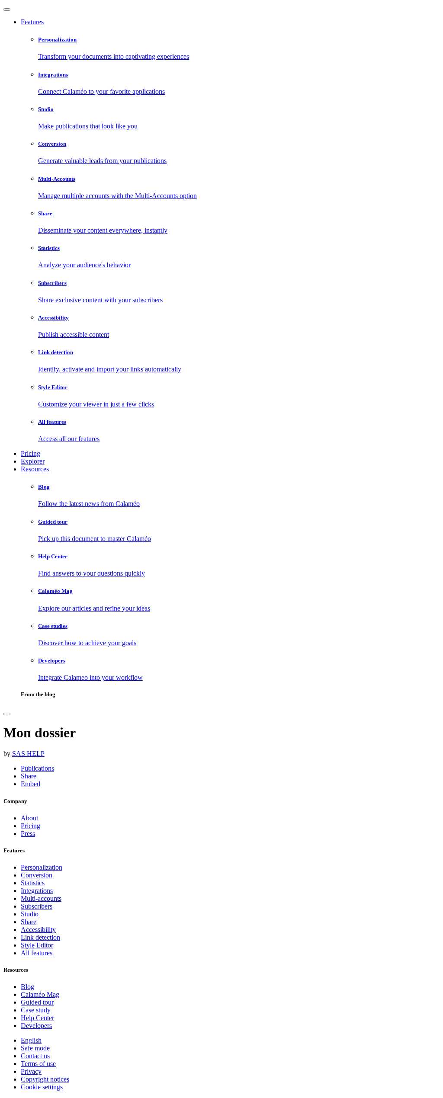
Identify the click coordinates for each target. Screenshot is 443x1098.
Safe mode (35, 1048)
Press (28, 833)
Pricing (30, 453)
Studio (30, 914)
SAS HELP (28, 753)
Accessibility (38, 929)
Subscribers (36, 906)
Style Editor (37, 945)
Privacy (31, 1071)
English (31, 1040)
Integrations (37, 890)
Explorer (33, 461)
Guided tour (37, 1002)
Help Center (37, 1017)
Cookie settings (42, 1087)
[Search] (6, 714)
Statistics (33, 883)
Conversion (36, 875)
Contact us (35, 1056)
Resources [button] (35, 469)
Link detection (40, 937)
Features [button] (32, 22)
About (29, 818)
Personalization (41, 867)
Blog (27, 986)
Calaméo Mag (40, 994)
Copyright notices (45, 1079)
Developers (36, 1025)
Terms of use (38, 1063)
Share (28, 921)
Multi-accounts (41, 898)
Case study (36, 1010)
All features (36, 953)
